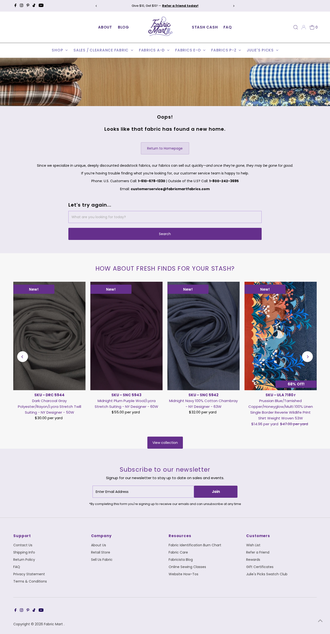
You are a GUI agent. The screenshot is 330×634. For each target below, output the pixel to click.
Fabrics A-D (152, 50)
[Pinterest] (27, 6)
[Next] (233, 5)
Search (165, 233)
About (105, 27)
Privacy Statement (29, 574)
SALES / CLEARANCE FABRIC (101, 50)
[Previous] (96, 5)
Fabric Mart (54, 624)
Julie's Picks (261, 50)
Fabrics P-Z (224, 50)
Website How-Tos (183, 574)
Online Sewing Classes (187, 566)
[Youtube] (41, 6)
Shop (58, 50)
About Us (98, 545)
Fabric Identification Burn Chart (195, 545)
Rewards (253, 559)
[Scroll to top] (320, 621)
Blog (123, 27)
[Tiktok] (33, 6)
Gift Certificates (259, 566)
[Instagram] (21, 6)
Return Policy (24, 559)
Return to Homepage (165, 148)
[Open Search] (296, 27)
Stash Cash (205, 27)
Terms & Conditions (30, 581)
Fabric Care (178, 552)
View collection (165, 442)
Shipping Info (24, 552)
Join (216, 491)
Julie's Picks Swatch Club (266, 574)
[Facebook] (15, 6)
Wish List (253, 545)
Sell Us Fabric (102, 559)
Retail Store (100, 552)
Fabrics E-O (188, 50)
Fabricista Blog (181, 559)
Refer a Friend (257, 552)
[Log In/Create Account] (303, 27)
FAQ (227, 27)
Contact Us (22, 545)
